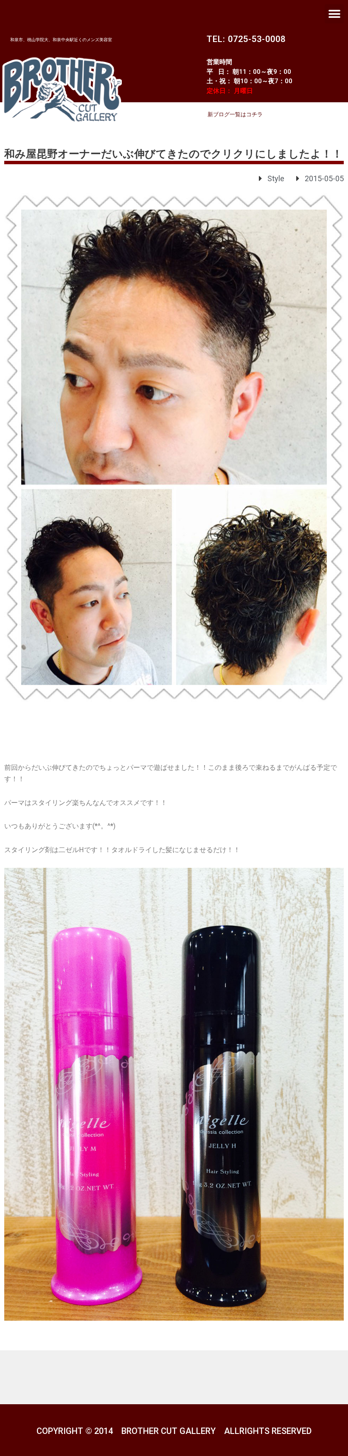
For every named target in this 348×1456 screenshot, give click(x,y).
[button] (334, 13)
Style (275, 178)
